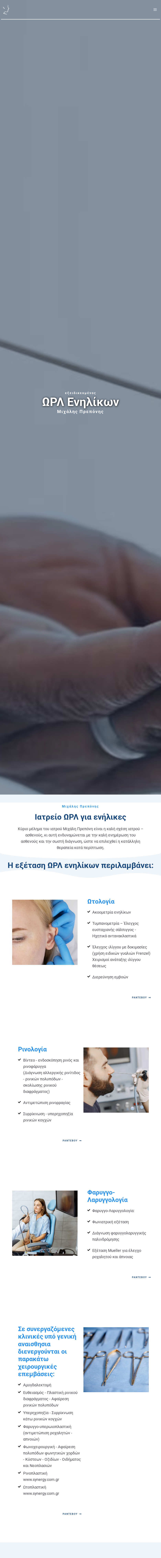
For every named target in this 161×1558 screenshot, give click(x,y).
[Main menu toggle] (155, 9)
